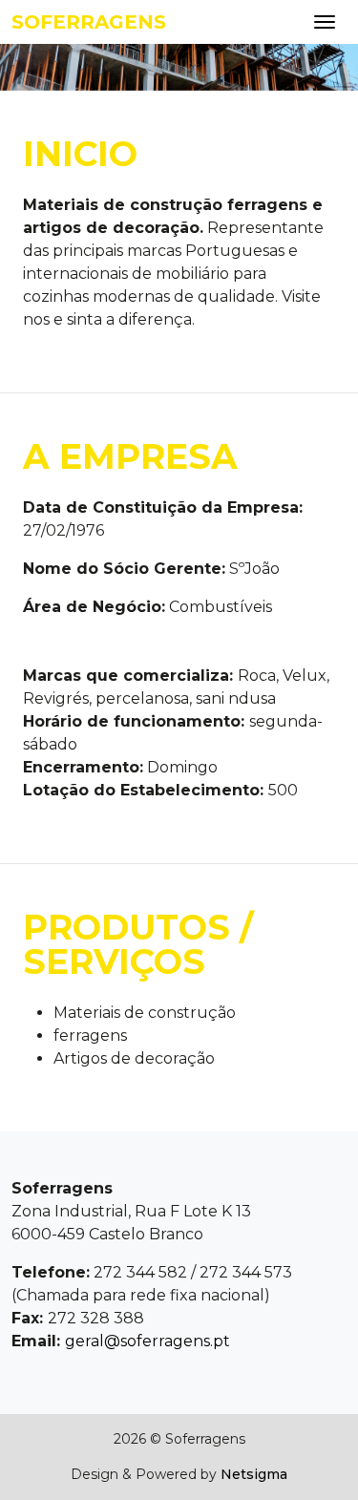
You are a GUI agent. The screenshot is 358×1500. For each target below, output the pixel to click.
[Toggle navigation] (325, 21)
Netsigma (254, 1474)
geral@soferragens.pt (147, 1341)
